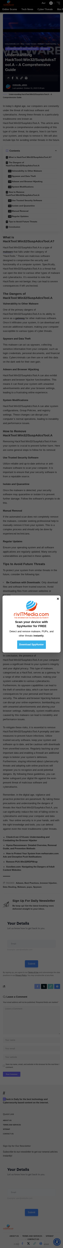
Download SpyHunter (31, 644)
